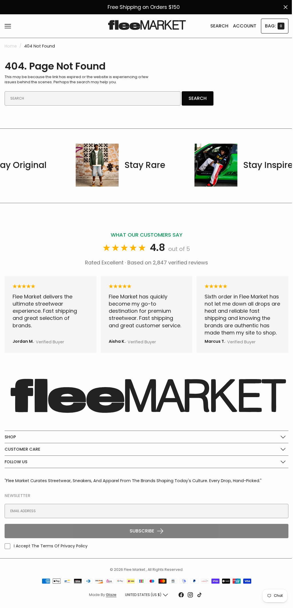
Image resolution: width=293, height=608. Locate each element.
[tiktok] (197, 594)
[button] (9, 26)
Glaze (109, 594)
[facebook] (179, 594)
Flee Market (133, 569)
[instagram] (188, 594)
